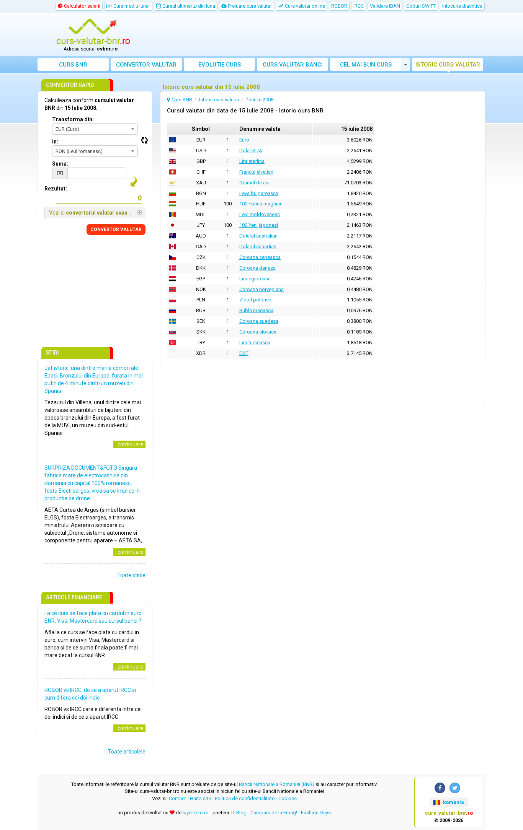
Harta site (200, 798)
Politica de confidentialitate (245, 798)
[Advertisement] (318, 34)
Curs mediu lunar (131, 6)
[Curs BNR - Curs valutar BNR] (93, 32)
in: (55, 141)
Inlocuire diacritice (462, 6)
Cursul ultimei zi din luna (188, 6)
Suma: (60, 164)
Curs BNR (73, 64)
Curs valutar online (304, 6)
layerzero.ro (196, 812)
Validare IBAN (385, 6)
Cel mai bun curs (366, 64)
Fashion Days (316, 812)
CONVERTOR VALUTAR (116, 229)
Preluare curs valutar (249, 6)
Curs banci (293, 64)
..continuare (129, 444)
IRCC (358, 6)
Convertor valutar (146, 64)
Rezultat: (55, 189)
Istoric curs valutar (447, 64)
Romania (452, 802)
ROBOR (339, 6)
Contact (177, 798)
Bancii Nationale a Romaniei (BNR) (276, 784)
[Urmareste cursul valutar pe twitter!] (454, 788)
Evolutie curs (219, 64)
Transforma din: (73, 119)
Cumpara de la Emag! (273, 812)
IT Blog (239, 812)
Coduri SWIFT (421, 6)
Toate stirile (131, 575)
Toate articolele (126, 752)
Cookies (287, 798)
